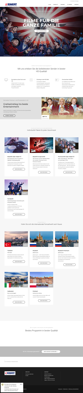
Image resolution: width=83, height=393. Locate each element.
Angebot (63, 4)
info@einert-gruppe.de (51, 378)
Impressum (60, 389)
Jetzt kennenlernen (42, 30)
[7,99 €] (41, 145)
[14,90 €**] (16, 187)
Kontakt (76, 4)
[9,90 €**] (66, 145)
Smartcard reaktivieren (29, 374)
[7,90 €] (41, 239)
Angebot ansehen (9, 115)
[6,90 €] (16, 279)
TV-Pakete (69, 4)
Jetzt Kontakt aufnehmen (50, 351)
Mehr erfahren (18, 169)
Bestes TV (55, 4)
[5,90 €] (16, 145)
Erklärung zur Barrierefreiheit (73, 389)
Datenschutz (65, 389)
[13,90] (66, 239)
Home (49, 4)
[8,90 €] (16, 239)
